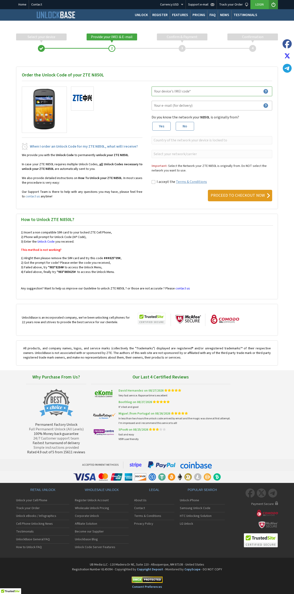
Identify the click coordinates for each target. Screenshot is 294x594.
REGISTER (160, 14)
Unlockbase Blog (86, 539)
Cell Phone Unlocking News (34, 523)
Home (22, 4)
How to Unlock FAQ (29, 547)
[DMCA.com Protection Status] (147, 581)
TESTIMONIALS (245, 14)
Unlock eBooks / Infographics (36, 516)
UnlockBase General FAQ (33, 539)
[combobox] (211, 140)
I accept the (182, 181)
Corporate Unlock (87, 516)
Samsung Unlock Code (195, 508)
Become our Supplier (89, 531)
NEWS (224, 14)
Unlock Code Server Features (95, 547)
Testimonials (25, 531)
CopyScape (192, 569)
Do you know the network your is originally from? (195, 117)
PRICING (198, 14)
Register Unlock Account (92, 500)
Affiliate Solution (86, 523)
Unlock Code (46, 241)
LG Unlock (186, 523)
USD (169, 4)
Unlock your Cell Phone (31, 500)
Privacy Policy (143, 523)
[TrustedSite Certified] (151, 318)
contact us (32, 196)
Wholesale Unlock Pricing (92, 508)
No (185, 126)
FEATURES (180, 14)
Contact (36, 4)
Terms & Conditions (191, 181)
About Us (140, 500)
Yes (161, 126)
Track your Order (28, 508)
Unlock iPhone (189, 500)
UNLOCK (141, 14)
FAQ (212, 14)
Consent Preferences (147, 587)
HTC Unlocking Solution (196, 516)
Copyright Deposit (150, 569)
